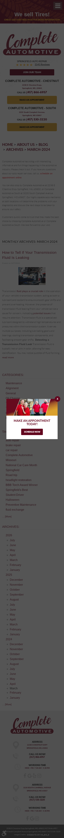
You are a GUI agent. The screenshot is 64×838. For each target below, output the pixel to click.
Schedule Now (32, 431)
